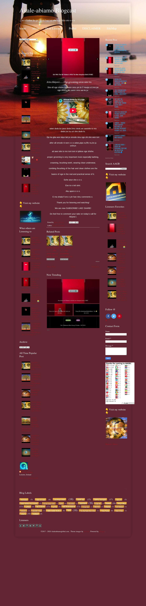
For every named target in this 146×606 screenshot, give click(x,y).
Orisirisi (107, 507)
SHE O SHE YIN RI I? (54, 511)
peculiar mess (37, 511)
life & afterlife (41, 507)
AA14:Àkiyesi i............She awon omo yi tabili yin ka (53, 252)
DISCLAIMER (91, 28)
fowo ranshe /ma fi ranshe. (29, 503)
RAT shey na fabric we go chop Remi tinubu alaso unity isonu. (120, 103)
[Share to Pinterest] (77, 222)
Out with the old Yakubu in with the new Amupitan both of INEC (120, 60)
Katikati (108, 503)
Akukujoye (24, 500)
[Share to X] (74, 222)
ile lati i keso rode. (59, 225)
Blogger (102, 531)
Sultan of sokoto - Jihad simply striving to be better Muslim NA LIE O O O (120, 48)
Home (73, 266)
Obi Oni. (97, 507)
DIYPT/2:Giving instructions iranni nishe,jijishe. (35, 148)
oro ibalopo (119, 507)
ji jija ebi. (98, 504)
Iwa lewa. (71, 504)
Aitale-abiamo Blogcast (47, 10)
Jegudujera (83, 503)
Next (97, 59)
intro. (61, 504)
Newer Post (51, 266)
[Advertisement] (59, 566)
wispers (23, 514)
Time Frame (105, 511)
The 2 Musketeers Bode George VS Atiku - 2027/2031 (120, 92)
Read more (117, 55)
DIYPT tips (80, 500)
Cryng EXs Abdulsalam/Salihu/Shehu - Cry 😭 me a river (36, 75)
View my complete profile (28, 478)
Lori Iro (54, 507)
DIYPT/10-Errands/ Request (35, 392)
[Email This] (70, 222)
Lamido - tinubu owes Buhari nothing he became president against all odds (120, 127)
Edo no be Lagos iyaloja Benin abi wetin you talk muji (120, 71)
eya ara (119, 500)
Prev (48, 59)
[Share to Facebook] (76, 222)
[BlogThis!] (72, 222)
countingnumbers (59, 499)
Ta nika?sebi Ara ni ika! (88, 511)
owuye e (23, 511)
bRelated (97, 261)
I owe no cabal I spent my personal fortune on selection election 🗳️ (120, 148)
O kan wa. (86, 507)
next (49, 330)
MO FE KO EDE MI (69, 507)
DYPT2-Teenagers (100, 500)
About (35, 28)
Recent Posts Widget (109, 158)
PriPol (72, 28)
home (22, 28)
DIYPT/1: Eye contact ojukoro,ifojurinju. (36, 62)
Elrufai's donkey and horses (119, 136)
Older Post (95, 266)
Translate (35, 42)
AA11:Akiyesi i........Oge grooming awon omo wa (66, 252)
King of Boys (122, 503)
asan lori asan (41, 500)
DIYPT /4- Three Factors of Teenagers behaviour (35, 439)
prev (47, 330)
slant (69, 510)
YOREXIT (36, 514)
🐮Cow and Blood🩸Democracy (35, 159)
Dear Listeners (54, 28)
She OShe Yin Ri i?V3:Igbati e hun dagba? (35, 135)
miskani (86, 531)
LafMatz (27, 507)
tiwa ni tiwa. (119, 511)
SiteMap (112, 28)
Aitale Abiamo (26, 472)
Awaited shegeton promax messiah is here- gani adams (120, 115)
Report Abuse (111, 444)
